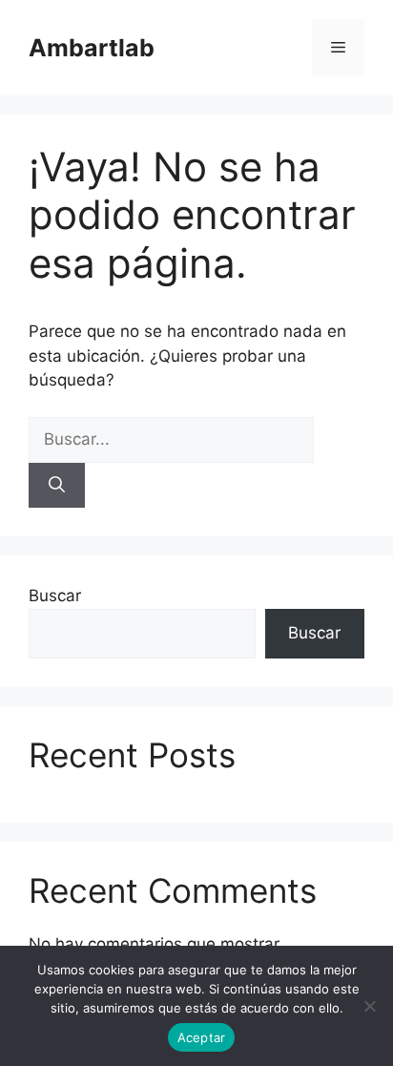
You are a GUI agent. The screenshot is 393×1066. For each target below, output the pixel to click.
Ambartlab (92, 47)
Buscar (55, 595)
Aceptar (201, 1037)
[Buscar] (57, 486)
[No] (369, 1005)
